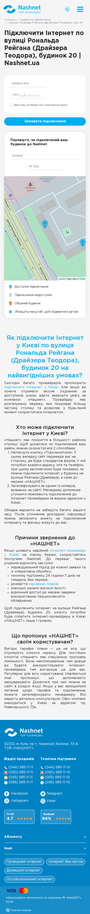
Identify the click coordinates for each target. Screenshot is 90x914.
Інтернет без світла (66, 861)
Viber (50, 801)
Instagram (19, 800)
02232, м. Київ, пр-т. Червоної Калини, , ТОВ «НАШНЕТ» (41, 746)
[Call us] (67, 9)
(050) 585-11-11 (20, 772)
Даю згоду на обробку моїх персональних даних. (41, 105)
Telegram (53, 793)
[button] (45, 838)
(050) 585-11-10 (57, 772)
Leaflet (61, 278)
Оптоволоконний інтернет (29, 879)
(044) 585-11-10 (57, 767)
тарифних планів (43, 584)
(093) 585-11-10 (57, 777)
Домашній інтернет (23, 870)
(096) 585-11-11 (20, 782)
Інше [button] (8, 848)
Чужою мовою (20, 910)
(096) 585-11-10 (57, 782)
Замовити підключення (45, 121)
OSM (82, 278)
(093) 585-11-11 (20, 777)
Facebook (19, 793)
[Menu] (80, 9)
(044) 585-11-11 (20, 767)
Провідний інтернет (24, 861)
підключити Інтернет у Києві (31, 387)
